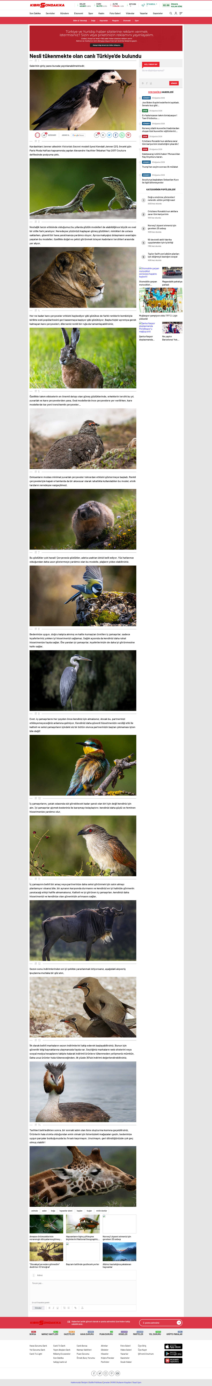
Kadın (101, 13)
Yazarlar (144, 13)
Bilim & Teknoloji (80, 20)
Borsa (33, 1333)
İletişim (85, 1382)
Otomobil (127, 20)
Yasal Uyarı (137, 1382)
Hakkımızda (75, 1382)
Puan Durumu (106, 1333)
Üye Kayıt (142, 1349)
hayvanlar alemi (66, 1211)
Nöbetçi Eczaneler (62, 1353)
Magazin (115, 20)
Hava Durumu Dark (38, 1345)
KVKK (113, 1382)
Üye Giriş (142, 1345)
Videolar (130, 13)
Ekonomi (78, 13)
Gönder (38, 1308)
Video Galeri (126, 1349)
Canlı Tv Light (36, 1353)
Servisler (50, 13)
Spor (90, 13)
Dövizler (104, 1349)
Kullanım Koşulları (124, 1382)
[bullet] (68, 1308)
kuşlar (89, 1211)
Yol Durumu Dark (37, 1349)
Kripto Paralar (174, 1333)
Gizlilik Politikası (95, 1382)
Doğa (93, 20)
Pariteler (138, 1333)
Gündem (64, 13)
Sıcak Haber (126, 1362)
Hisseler (123, 1333)
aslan (44, 1211)
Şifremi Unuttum (146, 1353)
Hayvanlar (104, 20)
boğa (53, 1211)
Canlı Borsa (82, 1345)
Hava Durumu (87, 1333)
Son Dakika (35, 13)
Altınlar (104, 1345)
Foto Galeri (115, 13)
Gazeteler (158, 13)
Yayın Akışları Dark (61, 1349)
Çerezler (106, 1382)
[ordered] (64, 1308)
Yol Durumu (155, 1333)
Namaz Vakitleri (50, 1333)
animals (34, 1211)
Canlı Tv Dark (59, 1345)
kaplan (79, 1211)
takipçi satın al (60, 1362)
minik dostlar (101, 1211)
